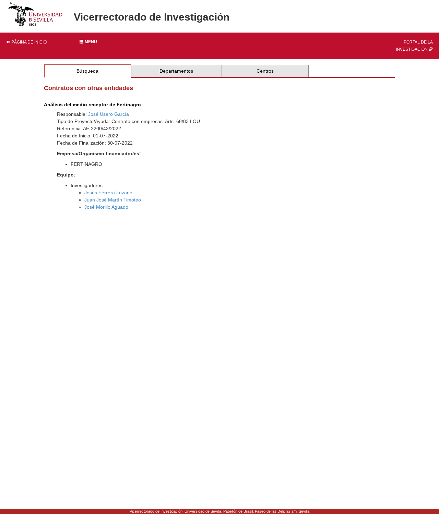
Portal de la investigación (414, 46)
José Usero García (108, 114)
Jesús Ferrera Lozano (108, 192)
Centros (265, 71)
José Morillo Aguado (106, 207)
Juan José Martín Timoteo (112, 200)
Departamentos (176, 71)
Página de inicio (28, 42)
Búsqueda (87, 71)
